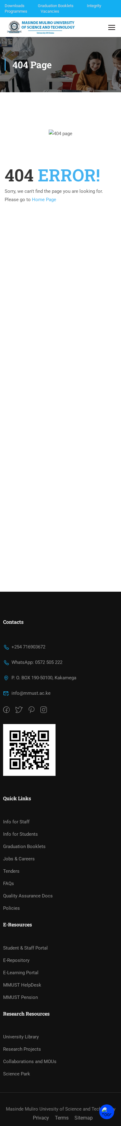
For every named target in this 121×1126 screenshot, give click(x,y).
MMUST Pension (20, 997)
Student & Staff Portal (25, 948)
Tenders (11, 871)
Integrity (94, 5)
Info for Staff (16, 822)
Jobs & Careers (19, 859)
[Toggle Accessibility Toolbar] (107, 1112)
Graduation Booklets (56, 5)
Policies (11, 908)
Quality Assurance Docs (28, 896)
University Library (21, 1037)
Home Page (44, 199)
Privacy (41, 1118)
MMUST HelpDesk (22, 985)
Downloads (15, 5)
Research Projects (22, 1049)
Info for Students (20, 834)
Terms (62, 1118)
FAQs (8, 883)
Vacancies (50, 11)
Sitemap (83, 1118)
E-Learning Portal (20, 972)
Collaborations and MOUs (29, 1061)
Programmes (16, 11)
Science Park (16, 1074)
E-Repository (16, 960)
